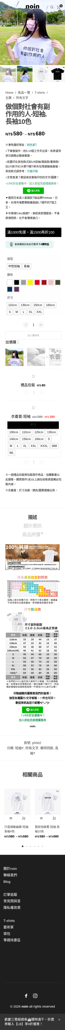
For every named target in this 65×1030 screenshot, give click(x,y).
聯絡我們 (10, 875)
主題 (8, 98)
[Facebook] (26, 996)
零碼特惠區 (12, 940)
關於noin (10, 869)
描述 (32, 517)
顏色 (10, 274)
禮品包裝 (28, 385)
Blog (6, 882)
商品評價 (32, 534)
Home (9, 92)
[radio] (14, 266)
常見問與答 (12, 901)
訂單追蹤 (10, 895)
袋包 (6, 934)
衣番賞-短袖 (21, 417)
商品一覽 (24, 92)
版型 (10, 258)
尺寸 (10, 297)
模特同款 (46, 748)
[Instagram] (35, 996)
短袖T (19, 748)
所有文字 (22, 98)
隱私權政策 (12, 908)
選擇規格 (23, 818)
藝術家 (8, 927)
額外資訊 (32, 526)
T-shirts (40, 92)
